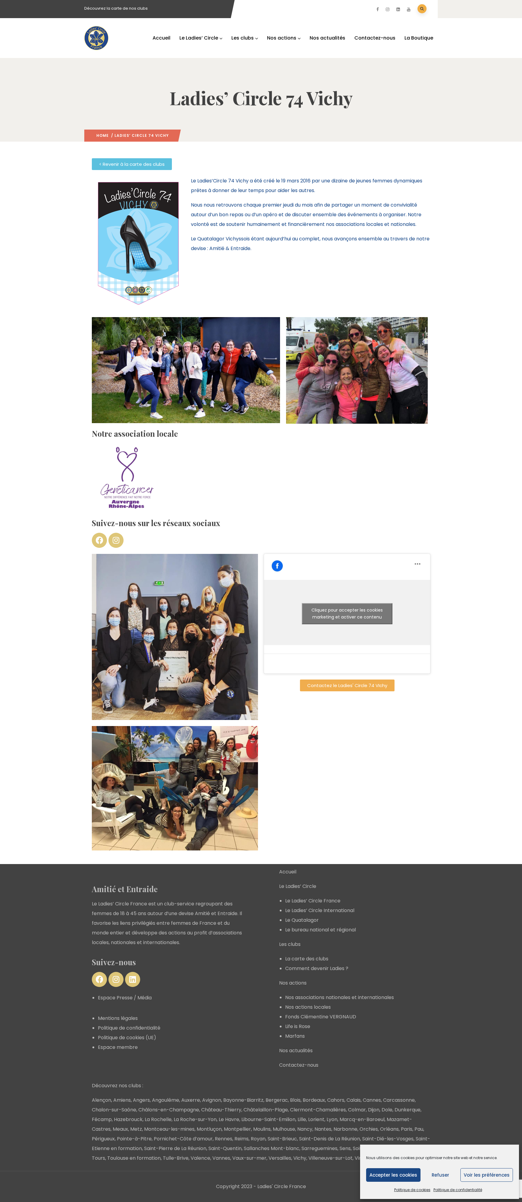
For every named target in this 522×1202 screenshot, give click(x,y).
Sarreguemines (319, 1148)
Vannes (221, 1158)
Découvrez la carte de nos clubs (116, 8)
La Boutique (418, 37)
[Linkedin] (132, 979)
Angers (141, 1100)
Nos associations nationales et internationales (339, 997)
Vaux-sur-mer (249, 1158)
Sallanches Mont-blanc (271, 1148)
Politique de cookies (412, 1189)
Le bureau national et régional (320, 929)
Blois (295, 1100)
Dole (387, 1109)
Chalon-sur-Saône (114, 1109)
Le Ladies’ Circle (198, 37)
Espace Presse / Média (125, 997)
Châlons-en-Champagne (168, 1109)
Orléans (389, 1129)
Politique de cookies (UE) (127, 1037)
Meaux (120, 1129)
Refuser (440, 1175)
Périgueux (103, 1138)
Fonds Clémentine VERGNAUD (320, 1016)
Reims (241, 1138)
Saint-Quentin (225, 1148)
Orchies (368, 1129)
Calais (353, 1100)
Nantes (322, 1129)
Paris (406, 1129)
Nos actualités (327, 37)
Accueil (161, 37)
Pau (418, 1129)
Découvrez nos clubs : (117, 1085)
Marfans (295, 1036)
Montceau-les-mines (169, 1129)
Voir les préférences (487, 1175)
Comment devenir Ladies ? (316, 968)
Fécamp (102, 1119)
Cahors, (336, 1100)
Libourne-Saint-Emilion (268, 1119)
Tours (98, 1158)
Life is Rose (297, 1026)
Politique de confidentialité (457, 1189)
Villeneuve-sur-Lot (330, 1158)
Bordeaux (314, 1100)
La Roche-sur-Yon (195, 1119)
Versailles (280, 1158)
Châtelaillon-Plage (265, 1109)
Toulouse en (122, 1158)
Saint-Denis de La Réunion (329, 1138)
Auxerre (190, 1100)
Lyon (332, 1119)
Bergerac (277, 1100)
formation (149, 1158)
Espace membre (118, 1047)
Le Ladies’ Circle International (319, 910)
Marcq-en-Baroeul (362, 1119)
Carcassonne (399, 1100)
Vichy (299, 1158)
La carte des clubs (306, 958)
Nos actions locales (308, 1007)
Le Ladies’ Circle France (312, 900)
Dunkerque (407, 1109)
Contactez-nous (374, 37)
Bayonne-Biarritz (243, 1100)
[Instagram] (116, 540)
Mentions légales (118, 1018)
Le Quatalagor (302, 920)
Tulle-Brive (175, 1158)
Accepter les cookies (393, 1175)
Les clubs (242, 37)
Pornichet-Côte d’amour (183, 1138)
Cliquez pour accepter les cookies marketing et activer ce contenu (347, 613)
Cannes (372, 1100)
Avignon (211, 1100)
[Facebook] (99, 540)
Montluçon (209, 1129)
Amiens (122, 1100)
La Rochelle (158, 1119)
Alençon (101, 1100)
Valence (200, 1158)
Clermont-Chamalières (318, 1109)
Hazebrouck (128, 1119)
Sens (345, 1148)
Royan (258, 1138)
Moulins (262, 1129)
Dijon (373, 1109)
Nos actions (281, 37)
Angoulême (165, 1100)
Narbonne (345, 1129)
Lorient (316, 1119)
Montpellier (237, 1129)
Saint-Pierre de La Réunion (175, 1148)
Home (102, 135)
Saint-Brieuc (282, 1138)
